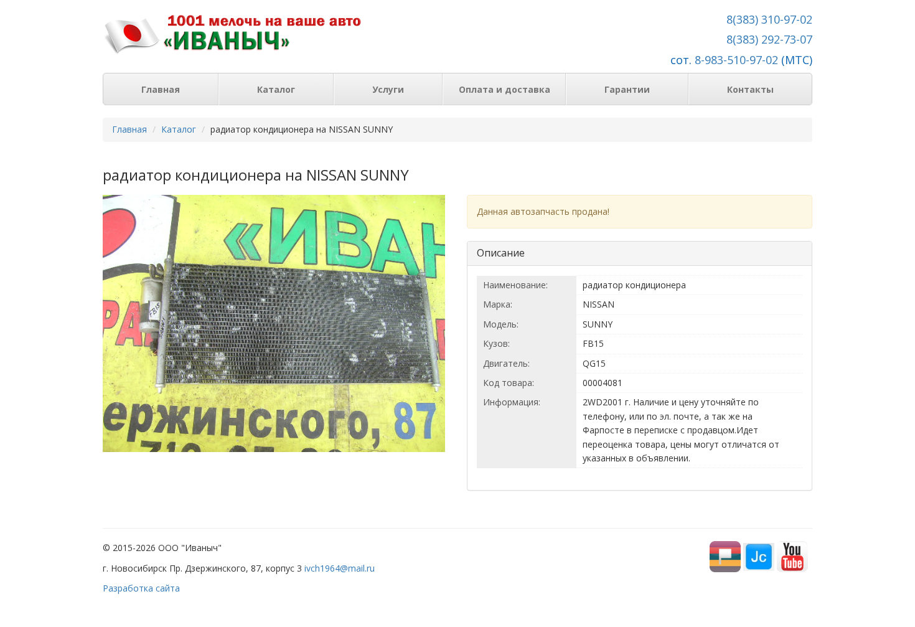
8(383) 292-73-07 (769, 39)
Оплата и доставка (504, 89)
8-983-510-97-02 (736, 59)
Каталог (276, 89)
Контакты (750, 89)
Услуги (388, 89)
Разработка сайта (141, 588)
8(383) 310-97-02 (769, 19)
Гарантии (627, 89)
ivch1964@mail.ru (339, 568)
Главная (160, 89)
